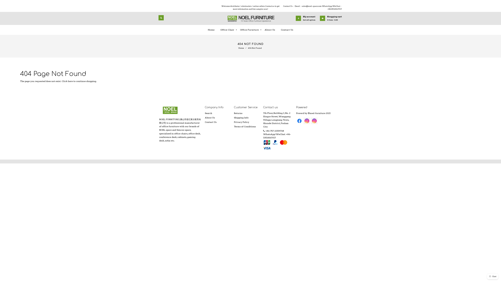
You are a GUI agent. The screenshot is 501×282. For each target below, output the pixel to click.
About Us (210, 117)
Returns (238, 113)
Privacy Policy (241, 122)
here (70, 81)
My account (309, 17)
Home (241, 48)
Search (208, 113)
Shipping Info (241, 117)
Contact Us (211, 122)
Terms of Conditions (245, 126)
